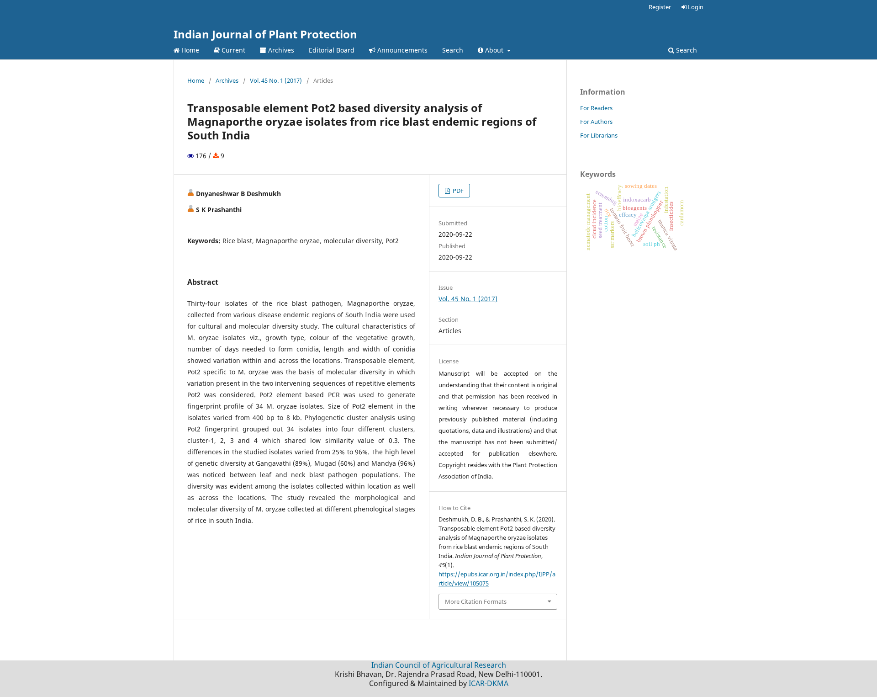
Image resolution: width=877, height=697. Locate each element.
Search (452, 50)
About (494, 50)
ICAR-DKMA (488, 683)
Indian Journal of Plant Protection (265, 34)
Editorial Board (331, 50)
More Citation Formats (476, 601)
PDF (457, 190)
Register (660, 7)
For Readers (596, 108)
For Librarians (599, 135)
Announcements (401, 50)
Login (695, 7)
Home (189, 50)
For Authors (596, 121)
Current (232, 50)
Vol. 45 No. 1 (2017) (276, 80)
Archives (280, 50)
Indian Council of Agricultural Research (438, 665)
